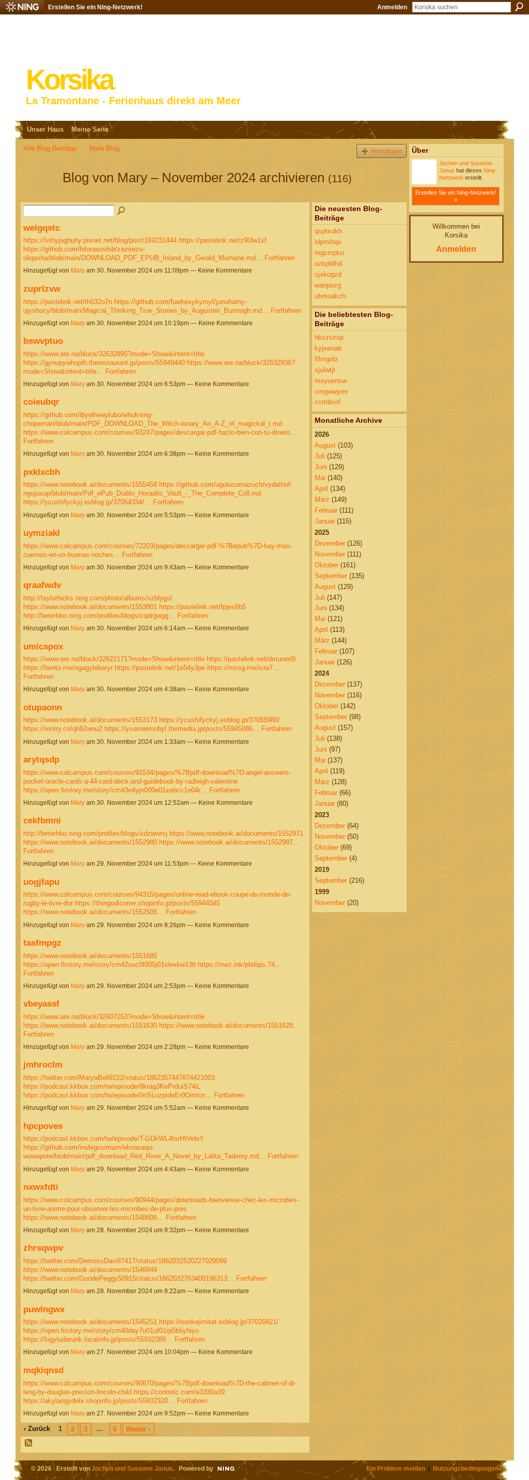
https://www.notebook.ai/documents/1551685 (90, 956)
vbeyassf (41, 1003)
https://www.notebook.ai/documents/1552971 (236, 833)
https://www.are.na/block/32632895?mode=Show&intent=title (114, 354)
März (322, 499)
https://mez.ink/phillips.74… (240, 964)
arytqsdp (41, 759)
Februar (326, 510)
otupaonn (42, 707)
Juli (320, 456)
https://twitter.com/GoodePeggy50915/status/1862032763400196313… (128, 1278)
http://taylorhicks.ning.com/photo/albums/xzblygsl (97, 598)
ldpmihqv (328, 242)
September (331, 576)
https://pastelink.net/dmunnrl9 (251, 659)
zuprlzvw (41, 288)
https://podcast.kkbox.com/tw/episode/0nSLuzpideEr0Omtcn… (117, 1095)
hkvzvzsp (329, 337)
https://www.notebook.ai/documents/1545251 (90, 1322)
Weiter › (138, 1429)
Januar (325, 521)
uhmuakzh (330, 296)
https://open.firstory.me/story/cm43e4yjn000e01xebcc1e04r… (115, 790)
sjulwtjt (325, 370)
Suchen (519, 6)
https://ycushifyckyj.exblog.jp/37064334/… (87, 502)
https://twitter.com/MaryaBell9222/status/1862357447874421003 (119, 1077)
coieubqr (41, 401)
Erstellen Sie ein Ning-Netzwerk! (95, 7)
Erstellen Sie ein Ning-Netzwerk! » (455, 196)
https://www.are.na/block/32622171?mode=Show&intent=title (114, 659)
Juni (321, 467)
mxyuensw (331, 381)
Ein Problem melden (395, 1468)
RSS (29, 1443)
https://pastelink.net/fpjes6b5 (202, 607)
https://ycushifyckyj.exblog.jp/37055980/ (219, 720)
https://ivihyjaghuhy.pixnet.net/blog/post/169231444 (100, 240)
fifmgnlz (326, 359)
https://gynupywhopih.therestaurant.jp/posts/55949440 (104, 363)
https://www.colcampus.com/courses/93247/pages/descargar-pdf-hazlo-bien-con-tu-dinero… (160, 432)
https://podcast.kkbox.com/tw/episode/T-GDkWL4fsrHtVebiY (113, 1138)
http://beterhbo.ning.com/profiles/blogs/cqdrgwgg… (99, 615)
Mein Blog (104, 148)
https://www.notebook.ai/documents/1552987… (229, 842)
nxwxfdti (40, 1187)
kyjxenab (328, 348)
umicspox (43, 646)
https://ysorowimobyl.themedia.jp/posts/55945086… (181, 729)
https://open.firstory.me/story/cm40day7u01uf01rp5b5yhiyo (111, 1330)
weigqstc (41, 227)
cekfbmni (42, 820)
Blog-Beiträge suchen (122, 211)
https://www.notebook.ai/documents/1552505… (93, 912)
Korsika (69, 80)
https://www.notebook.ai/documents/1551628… (229, 1025)
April (321, 488)
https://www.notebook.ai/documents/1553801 (90, 607)
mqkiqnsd (43, 1370)
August (325, 445)
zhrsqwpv (43, 1248)
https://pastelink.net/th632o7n (67, 302)
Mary (78, 270)
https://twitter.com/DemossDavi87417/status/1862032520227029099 (125, 1261)
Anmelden (392, 7)
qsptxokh (328, 231)
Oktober (326, 565)
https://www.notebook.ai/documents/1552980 (90, 842)
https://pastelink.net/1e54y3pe (160, 668)
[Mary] (39, 196)
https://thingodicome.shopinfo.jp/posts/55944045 (147, 903)
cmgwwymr (331, 391)
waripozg (328, 285)
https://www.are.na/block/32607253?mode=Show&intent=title (114, 1017)
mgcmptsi (329, 253)
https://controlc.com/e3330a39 (179, 1392)
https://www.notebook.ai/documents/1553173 (90, 720)
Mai (320, 478)
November (330, 554)
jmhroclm (43, 1064)
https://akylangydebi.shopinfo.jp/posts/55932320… (99, 1401)
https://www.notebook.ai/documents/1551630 (90, 1025)
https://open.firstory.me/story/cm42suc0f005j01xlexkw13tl (109, 964)
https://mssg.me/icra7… (243, 668)
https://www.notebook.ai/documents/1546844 (90, 1270)
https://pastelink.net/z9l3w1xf (223, 240)
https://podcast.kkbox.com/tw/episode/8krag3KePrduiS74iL (111, 1086)
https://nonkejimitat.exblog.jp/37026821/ (218, 1322)
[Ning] (22, 7)
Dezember (330, 543)
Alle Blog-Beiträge (50, 148)
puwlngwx (44, 1309)
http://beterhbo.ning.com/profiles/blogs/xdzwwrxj (95, 833)
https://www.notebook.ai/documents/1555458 (90, 484)
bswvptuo (43, 341)
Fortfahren (279, 258)
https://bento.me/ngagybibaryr (68, 668)
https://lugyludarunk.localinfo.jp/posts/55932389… (98, 1339)
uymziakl (41, 533)
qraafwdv (42, 585)
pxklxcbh (41, 472)
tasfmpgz (42, 942)
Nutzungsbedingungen (466, 1468)
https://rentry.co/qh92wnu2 (62, 729)
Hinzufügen (386, 151)
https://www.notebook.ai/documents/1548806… (93, 1217)
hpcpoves (43, 1126)
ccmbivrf (327, 402)
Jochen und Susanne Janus (132, 1468)
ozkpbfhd (328, 263)
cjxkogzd (328, 274)
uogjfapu (41, 882)
